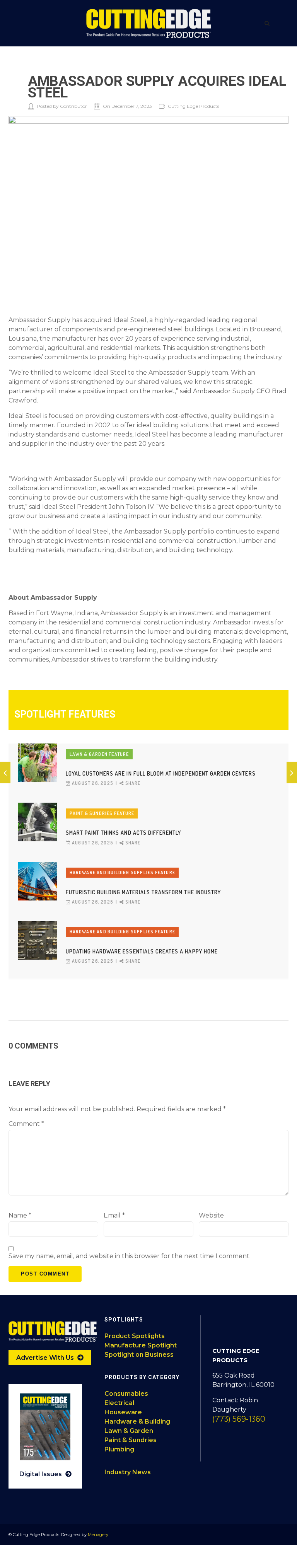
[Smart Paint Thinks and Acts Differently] (37, 822)
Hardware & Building (137, 1421)
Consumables (126, 1393)
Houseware (123, 1412)
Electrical (119, 1403)
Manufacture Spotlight (140, 1345)
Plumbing (119, 1449)
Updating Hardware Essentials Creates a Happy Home (142, 951)
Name (20, 1215)
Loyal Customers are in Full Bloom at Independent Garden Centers (161, 773)
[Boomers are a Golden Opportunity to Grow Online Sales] (5, 772)
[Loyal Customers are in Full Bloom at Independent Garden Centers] (37, 763)
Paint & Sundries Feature (102, 813)
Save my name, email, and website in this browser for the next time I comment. (130, 1256)
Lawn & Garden (128, 1430)
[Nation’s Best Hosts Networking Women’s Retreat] (292, 772)
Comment (26, 1123)
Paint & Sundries (130, 1440)
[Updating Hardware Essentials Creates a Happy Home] (37, 940)
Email (114, 1215)
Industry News (127, 1472)
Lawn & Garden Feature (99, 754)
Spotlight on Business (139, 1354)
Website (211, 1215)
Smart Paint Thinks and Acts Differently (123, 832)
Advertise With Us (45, 1357)
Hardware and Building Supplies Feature (123, 872)
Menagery (98, 1534)
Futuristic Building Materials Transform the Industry (143, 892)
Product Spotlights (134, 1336)
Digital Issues (41, 1474)
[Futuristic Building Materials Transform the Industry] (37, 881)
